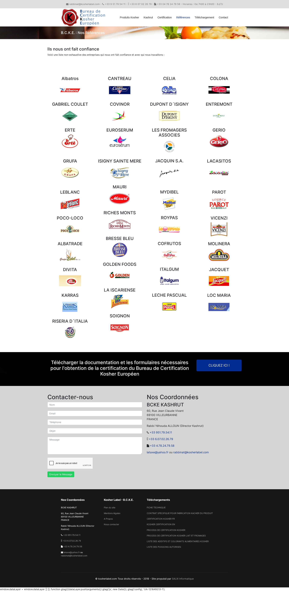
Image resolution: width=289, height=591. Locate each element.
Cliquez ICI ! (219, 365)
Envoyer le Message (60, 474)
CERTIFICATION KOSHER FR (161, 518)
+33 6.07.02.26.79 (161, 439)
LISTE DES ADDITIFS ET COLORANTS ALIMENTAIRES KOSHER (178, 541)
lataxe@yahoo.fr (157, 452)
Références (183, 17)
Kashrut (148, 17)
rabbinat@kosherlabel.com (191, 452)
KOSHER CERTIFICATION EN (161, 524)
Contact (223, 17)
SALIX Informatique (183, 578)
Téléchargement (204, 17)
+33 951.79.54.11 (161, 432)
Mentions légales (112, 513)
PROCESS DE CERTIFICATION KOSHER (166, 530)
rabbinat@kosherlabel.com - (85, 4)
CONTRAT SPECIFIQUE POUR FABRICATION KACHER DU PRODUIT (180, 513)
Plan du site (109, 507)
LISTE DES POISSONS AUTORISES (164, 547)
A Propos (108, 518)
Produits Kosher (129, 17)
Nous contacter (111, 524)
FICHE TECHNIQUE (156, 507)
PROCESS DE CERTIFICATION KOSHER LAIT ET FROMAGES (176, 535)
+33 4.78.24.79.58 (162, 445)
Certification (164, 17)
